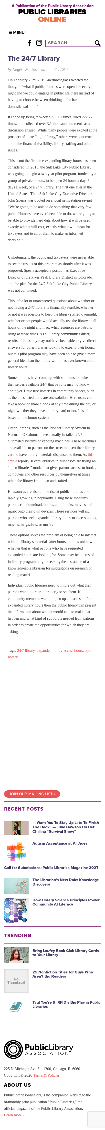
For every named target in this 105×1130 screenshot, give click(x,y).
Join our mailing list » (32, 794)
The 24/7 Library (34, 58)
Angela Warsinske (26, 69)
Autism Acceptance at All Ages (59, 843)
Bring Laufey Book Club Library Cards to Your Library (65, 953)
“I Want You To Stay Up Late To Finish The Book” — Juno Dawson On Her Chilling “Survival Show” (65, 827)
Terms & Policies (46, 1075)
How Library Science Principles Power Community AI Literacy (66, 902)
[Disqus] (52, 725)
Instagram (39, 43)
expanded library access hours (60, 650)
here (38, 397)
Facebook (29, 43)
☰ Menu (17, 32)
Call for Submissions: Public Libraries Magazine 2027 (51, 867)
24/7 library (26, 650)
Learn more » (14, 1115)
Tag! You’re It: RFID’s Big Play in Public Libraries (66, 1004)
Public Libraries (52, 15)
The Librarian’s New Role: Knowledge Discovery (65, 882)
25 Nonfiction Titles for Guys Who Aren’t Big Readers (62, 974)
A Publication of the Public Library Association (53, 6)
